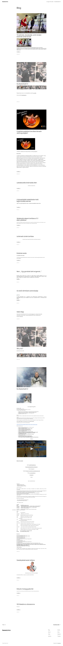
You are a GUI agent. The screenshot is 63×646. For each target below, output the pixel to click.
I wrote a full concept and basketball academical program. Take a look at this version (27, 424)
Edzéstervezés (22, 253)
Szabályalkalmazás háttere (26, 560)
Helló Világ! (20, 312)
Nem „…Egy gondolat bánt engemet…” (29, 271)
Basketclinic (5, 1)
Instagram (31, 475)
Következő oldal (57, 624)
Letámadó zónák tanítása (25, 236)
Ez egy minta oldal (50, 1)
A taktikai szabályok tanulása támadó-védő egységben (29, 132)
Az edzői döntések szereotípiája (27, 291)
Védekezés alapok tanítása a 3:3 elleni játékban (27, 219)
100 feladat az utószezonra (26, 604)
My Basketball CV (57, 1)
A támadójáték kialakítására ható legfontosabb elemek (28, 200)
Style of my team (20, 460)
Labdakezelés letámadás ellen (27, 182)
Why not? (20, 348)
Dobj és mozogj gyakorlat (25, 589)
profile (35, 93)
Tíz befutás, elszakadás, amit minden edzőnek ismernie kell (29, 35)
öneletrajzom (23, 95)
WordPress (59, 643)
